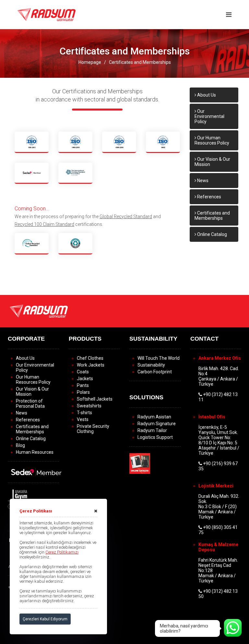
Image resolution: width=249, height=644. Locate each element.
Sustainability (151, 365)
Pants (83, 385)
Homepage (89, 62)
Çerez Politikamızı (61, 552)
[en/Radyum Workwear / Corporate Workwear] (39, 310)
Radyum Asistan (154, 416)
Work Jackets (90, 365)
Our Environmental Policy (209, 116)
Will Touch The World (158, 358)
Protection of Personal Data (30, 403)
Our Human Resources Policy (212, 140)
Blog (20, 445)
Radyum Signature (156, 423)
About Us (206, 95)
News (202, 180)
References (208, 196)
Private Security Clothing (93, 429)
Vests (83, 419)
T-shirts (84, 412)
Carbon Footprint (154, 371)
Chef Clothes (90, 358)
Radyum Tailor (152, 430)
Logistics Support (155, 437)
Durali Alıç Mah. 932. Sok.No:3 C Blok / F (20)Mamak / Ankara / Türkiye (218, 507)
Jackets (85, 378)
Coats (83, 371)
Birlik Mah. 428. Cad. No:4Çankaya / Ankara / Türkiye (218, 376)
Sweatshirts (89, 405)
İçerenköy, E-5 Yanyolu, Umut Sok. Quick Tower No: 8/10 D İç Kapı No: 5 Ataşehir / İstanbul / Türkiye (218, 440)
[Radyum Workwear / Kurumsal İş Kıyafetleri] (47, 14)
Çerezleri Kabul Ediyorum (45, 619)
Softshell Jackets (95, 399)
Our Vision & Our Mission (212, 162)
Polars (83, 392)
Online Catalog (211, 234)
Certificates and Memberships (140, 62)
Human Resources (34, 452)
